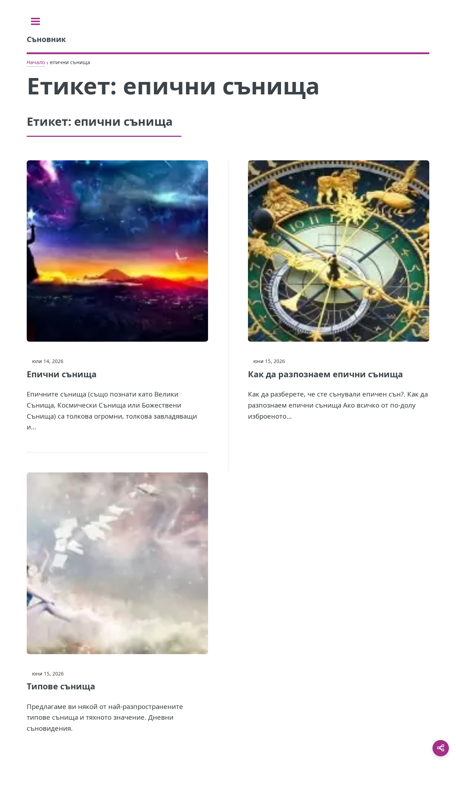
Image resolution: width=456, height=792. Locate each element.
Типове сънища (61, 686)
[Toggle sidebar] (35, 21)
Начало (36, 62)
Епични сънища (62, 374)
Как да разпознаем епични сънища (325, 374)
